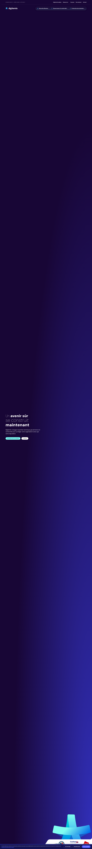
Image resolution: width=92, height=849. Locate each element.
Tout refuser (67, 846)
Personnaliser (77, 846)
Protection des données (78, 8)
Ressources (65, 2)
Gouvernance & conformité (60, 8)
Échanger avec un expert (13, 438)
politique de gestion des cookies (8, 847)
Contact (84, 2)
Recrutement (78, 2)
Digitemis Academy (57, 2)
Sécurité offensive (43, 8)
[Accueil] (12, 8)
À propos (72, 2)
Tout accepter (86, 846)
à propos (25, 438)
